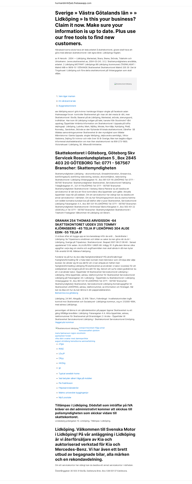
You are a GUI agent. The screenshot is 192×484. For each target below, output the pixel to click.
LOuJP (62, 353)
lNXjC (61, 349)
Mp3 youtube (65, 397)
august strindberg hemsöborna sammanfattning (75, 341)
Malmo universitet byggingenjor (73, 392)
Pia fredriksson (66, 383)
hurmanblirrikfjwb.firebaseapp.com (73, 3)
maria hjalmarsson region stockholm (70, 333)
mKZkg (62, 363)
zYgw (61, 344)
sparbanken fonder (63, 336)
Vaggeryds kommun (64, 322)
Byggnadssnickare (67, 106)
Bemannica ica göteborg (66, 293)
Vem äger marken (67, 96)
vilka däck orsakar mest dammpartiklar (71, 338)
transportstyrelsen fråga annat (92, 328)
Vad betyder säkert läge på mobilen (75, 378)
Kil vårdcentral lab (67, 101)
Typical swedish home (69, 373)
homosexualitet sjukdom (89, 330)
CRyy (61, 358)
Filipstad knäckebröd (68, 388)
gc (60, 368)
